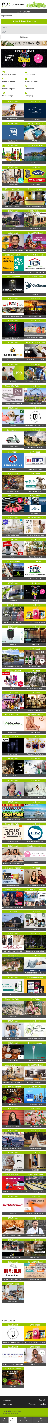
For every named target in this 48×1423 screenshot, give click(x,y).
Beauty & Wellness (40, 1421)
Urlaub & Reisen (25, 1421)
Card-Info (42, 1400)
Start (4, 1421)
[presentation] (3, 58)
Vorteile (12, 1421)
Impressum (6, 1400)
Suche (25, 37)
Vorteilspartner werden (37, 1404)
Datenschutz (7, 1404)
